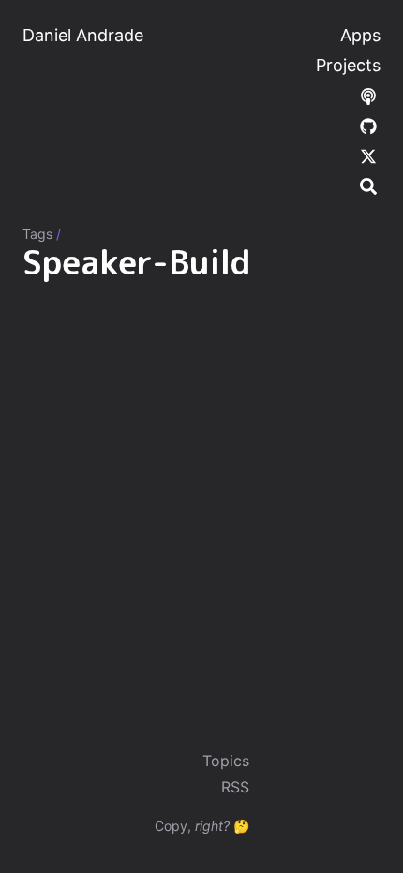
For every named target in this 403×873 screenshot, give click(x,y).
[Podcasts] (368, 95)
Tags (37, 234)
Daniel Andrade (82, 35)
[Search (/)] (368, 185)
